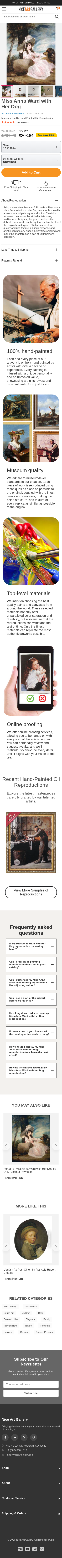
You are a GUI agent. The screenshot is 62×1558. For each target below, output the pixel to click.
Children (26, 1313)
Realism (8, 1332)
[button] (10, 845)
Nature (28, 1325)
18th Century (10, 1306)
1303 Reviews (22, 122)
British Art (9, 1313)
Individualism (10, 1325)
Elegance (30, 1319)
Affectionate (31, 1306)
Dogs (40, 1313)
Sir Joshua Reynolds (12, 113)
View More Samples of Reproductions (31, 892)
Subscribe (31, 1393)
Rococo (24, 1332)
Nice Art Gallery (31, 9)
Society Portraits (44, 1332)
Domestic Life (11, 1319)
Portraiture (45, 1325)
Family (46, 1319)
